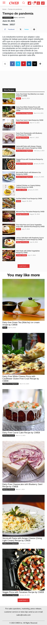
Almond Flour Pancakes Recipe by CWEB (30, 211)
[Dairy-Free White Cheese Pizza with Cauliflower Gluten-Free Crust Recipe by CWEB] (8, 111)
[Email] (34, 63)
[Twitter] (18, 63)
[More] (34, 29)
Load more (23, 266)
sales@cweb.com (23, 615)
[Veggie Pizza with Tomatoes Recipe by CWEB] (8, 164)
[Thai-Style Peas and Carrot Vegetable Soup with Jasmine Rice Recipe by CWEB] (8, 229)
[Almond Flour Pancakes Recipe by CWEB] (8, 216)
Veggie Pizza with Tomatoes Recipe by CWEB (23, 592)
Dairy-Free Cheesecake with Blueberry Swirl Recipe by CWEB (29, 134)
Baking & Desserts (22, 123)
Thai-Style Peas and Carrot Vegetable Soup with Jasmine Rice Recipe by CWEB (30, 225)
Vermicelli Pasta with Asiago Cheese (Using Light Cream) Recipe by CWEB (29, 147)
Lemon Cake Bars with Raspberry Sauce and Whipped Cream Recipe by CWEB (30, 238)
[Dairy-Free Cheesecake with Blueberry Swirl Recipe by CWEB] (8, 138)
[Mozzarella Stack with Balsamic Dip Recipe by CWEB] (8, 177)
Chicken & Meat (21, 190)
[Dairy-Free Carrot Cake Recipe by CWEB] (8, 125)
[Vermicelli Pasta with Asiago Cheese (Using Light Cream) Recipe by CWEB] (8, 151)
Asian (18, 98)
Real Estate (19, 17)
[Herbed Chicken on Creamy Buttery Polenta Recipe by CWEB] (8, 190)
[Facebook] (12, 63)
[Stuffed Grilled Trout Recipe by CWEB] (8, 203)
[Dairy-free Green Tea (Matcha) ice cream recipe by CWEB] (8, 98)
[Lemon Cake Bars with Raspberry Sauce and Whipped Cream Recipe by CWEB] (8, 242)
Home (4, 9)
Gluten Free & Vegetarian (24, 113)
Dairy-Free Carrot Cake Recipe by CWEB (29, 120)
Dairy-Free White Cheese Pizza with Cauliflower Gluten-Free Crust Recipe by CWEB (29, 108)
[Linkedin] (29, 63)
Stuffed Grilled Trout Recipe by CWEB (29, 198)
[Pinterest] (23, 63)
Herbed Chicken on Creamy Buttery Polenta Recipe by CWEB (28, 186)
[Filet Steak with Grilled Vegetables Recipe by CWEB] (8, 255)
